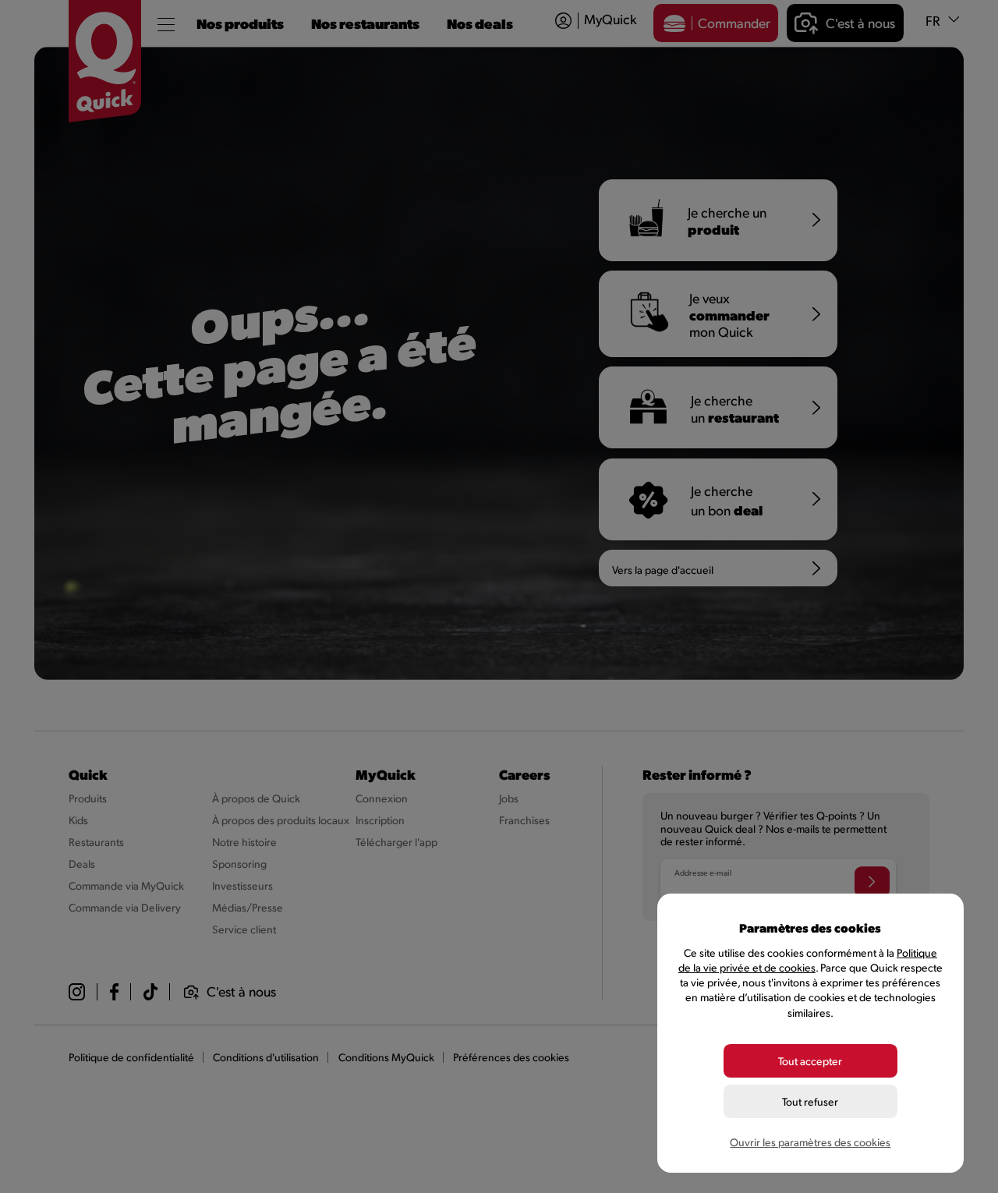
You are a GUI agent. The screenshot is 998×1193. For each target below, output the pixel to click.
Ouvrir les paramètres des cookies (810, 1142)
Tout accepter (810, 1060)
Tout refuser (810, 1101)
